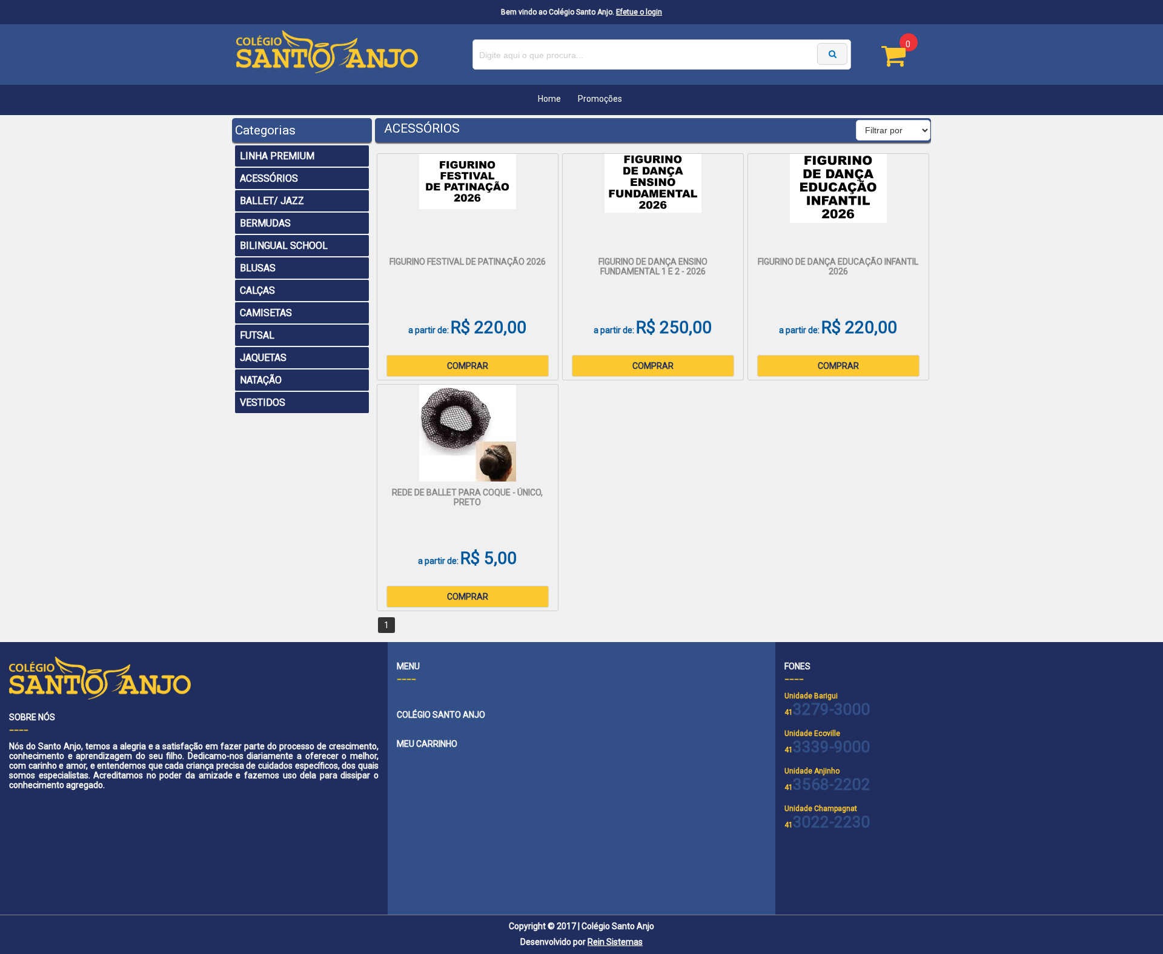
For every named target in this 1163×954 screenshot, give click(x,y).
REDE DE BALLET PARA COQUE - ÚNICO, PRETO (467, 497)
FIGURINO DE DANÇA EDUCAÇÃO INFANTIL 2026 (838, 266)
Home (549, 99)
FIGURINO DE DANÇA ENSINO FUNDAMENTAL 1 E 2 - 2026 (652, 266)
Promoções (600, 99)
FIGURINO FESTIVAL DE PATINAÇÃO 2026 (467, 262)
